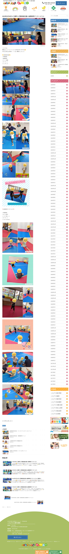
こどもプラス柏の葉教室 (56, 402)
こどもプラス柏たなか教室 (56, 407)
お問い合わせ (62, 3)
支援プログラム (18, 541)
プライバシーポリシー (49, 541)
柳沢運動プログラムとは (11, 541)
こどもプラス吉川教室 (55, 413)
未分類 (4, 425)
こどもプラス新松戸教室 (56, 393)
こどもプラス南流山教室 (56, 410)
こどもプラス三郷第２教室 (56, 404)
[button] (67, 15)
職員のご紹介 (32, 541)
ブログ (28, 541)
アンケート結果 (38, 541)
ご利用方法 (24, 541)
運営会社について (57, 541)
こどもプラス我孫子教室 (56, 399)
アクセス (43, 541)
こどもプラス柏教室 (55, 396)
